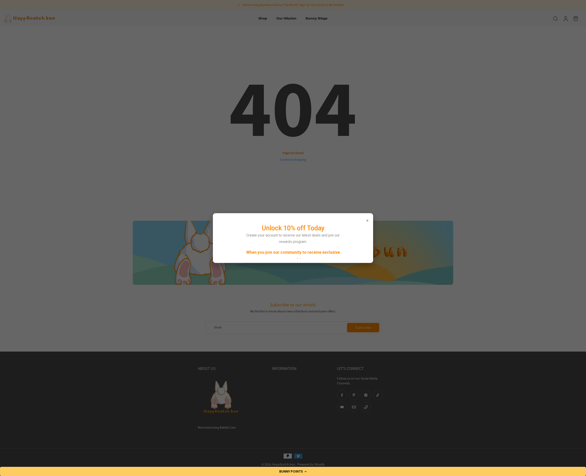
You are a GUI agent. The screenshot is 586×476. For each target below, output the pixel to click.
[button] (293, 471)
